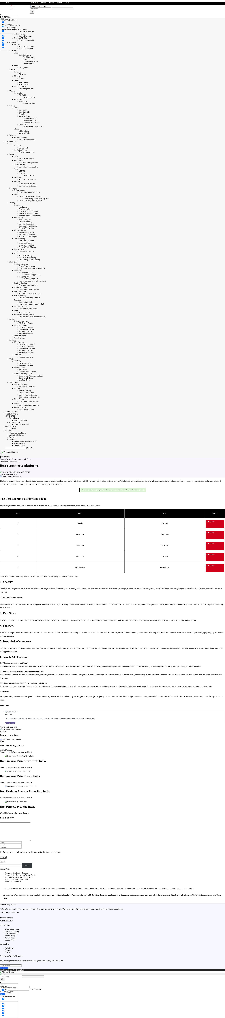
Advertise (43, 3)
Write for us (34, 3)
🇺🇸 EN (13, 5)
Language (7, 3)
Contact (59, 3)
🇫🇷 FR (12, 9)
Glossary (51, 3)
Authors (67, 3)
